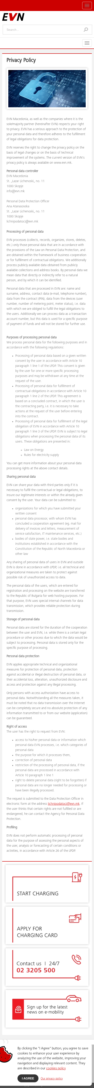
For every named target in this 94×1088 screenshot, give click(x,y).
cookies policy (56, 1068)
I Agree (28, 1078)
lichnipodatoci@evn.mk (64, 804)
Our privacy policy (52, 1078)
